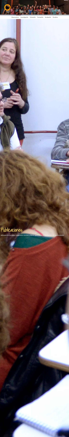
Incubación (48, 17)
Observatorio (15, 17)
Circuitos (55, 17)
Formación (40, 17)
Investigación (24, 17)
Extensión (33, 17)
